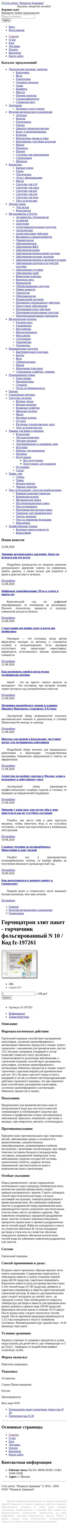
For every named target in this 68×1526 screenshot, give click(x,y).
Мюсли (20, 92)
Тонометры (23, 345)
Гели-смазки (23, 378)
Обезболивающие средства (32, 286)
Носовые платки (26, 417)
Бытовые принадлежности (32, 529)
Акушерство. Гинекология (32, 217)
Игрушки (22, 447)
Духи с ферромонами (29, 177)
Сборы (20, 476)
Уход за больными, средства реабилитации (35, 490)
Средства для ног (26, 190)
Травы (20, 480)
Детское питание (26, 440)
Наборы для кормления (30, 450)
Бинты (20, 355)
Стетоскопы (23, 338)
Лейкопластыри (26, 361)
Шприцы (21, 161)
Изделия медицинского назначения (30, 111)
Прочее (20, 151)
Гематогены (23, 79)
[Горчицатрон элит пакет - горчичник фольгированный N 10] (19, 977)
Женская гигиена (26, 411)
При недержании (26, 506)
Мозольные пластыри (29, 368)
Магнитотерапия (26, 332)
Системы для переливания (32, 154)
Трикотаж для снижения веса (34, 513)
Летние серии (17, 204)
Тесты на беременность (30, 388)
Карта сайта (16, 56)
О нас (12, 39)
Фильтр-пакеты (25, 483)
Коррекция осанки (27, 496)
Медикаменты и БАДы (23, 213)
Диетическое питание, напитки (28, 69)
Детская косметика (27, 437)
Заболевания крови (28, 250)
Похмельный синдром (30, 299)
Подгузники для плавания (39, 463)
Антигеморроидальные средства (36, 227)
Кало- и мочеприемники (31, 131)
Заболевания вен (26, 243)
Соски (20, 470)
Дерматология (25, 240)
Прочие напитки (26, 95)
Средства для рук (26, 194)
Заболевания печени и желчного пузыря (41, 259)
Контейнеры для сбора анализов (36, 141)
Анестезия (22, 223)
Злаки (19, 85)
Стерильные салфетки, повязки (35, 371)
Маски (20, 144)
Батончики (22, 72)
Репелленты (23, 210)
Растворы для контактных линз (35, 424)
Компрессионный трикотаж (33, 493)
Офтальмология (26, 296)
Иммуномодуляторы (28, 276)
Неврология (23, 282)
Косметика (15, 164)
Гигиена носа (24, 322)
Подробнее (8, 580)
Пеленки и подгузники (30, 108)
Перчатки (22, 148)
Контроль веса (25, 279)
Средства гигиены (20, 397)
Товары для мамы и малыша (26, 430)
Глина (19, 171)
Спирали (21, 384)
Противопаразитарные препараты (37, 315)
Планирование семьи (22, 374)
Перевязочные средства (23, 348)
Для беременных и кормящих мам (37, 444)
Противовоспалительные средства (37, 312)
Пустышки (22, 467)
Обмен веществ (25, 289)
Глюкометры (24, 325)
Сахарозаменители (27, 98)
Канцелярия (23, 532)
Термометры (23, 342)
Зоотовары (15, 105)
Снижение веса (25, 102)
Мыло (19, 414)
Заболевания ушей (27, 273)
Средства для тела (27, 197)
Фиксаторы (23, 522)
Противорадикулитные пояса (34, 509)
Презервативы (25, 381)
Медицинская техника (22, 319)
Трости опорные (26, 516)
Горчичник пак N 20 (21, 1415)
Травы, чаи (15, 473)
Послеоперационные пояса (33, 503)
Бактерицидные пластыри (32, 351)
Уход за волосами (26, 200)
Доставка (14, 46)
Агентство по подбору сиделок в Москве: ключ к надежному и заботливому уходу (33, 778)
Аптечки (21, 115)
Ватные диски (25, 401)
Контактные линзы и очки (32, 138)
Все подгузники (33, 460)
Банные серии (24, 167)
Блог (12, 42)
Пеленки (21, 453)
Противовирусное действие (33, 309)
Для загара (22, 207)
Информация (17, 1013)
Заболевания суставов (29, 269)
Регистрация (16, 30)
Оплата (13, 49)
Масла (20, 180)
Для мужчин (23, 174)
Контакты (15, 52)
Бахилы (20, 118)
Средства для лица (27, 187)
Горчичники (23, 121)
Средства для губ (26, 184)
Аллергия (22, 220)
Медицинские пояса (28, 499)
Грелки (20, 125)
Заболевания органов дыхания (35, 256)
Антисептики (24, 230)
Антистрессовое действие (32, 233)
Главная (13, 36)
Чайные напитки (26, 486)
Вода (19, 75)
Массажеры (23, 335)
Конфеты (21, 88)
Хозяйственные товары (23, 526)
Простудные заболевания (31, 305)
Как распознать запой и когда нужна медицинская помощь (25, 673)
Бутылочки (23, 434)
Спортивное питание (22, 394)
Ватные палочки (26, 404)
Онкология (23, 292)
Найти (6, 20)
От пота (21, 421)
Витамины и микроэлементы (34, 236)
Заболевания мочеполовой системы (38, 253)
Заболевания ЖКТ (27, 246)
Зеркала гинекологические (32, 128)
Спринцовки (24, 157)
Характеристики (19, 1016)
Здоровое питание (27, 82)
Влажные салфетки (28, 407)
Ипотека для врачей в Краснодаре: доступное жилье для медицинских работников (31, 740)
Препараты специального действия (38, 302)
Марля (20, 365)
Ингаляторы (23, 328)
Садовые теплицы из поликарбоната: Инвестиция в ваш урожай (26, 848)
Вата (19, 358)
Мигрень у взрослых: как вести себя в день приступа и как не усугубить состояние (29, 811)
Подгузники (23, 457)
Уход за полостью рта (29, 427)
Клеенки (21, 134)
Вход (12, 26)
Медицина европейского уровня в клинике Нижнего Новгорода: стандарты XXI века (29, 707)
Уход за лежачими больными (33, 519)
